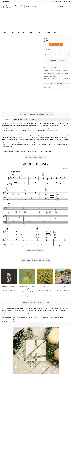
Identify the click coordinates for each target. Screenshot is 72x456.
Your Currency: (5, 1)
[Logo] (11, 6)
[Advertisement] (36, 20)
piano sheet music (35, 308)
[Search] (54, 6)
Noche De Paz (59, 73)
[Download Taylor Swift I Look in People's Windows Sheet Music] (9, 276)
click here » (56, 130)
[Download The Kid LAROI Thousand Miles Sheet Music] (63, 276)
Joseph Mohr (53, 76)
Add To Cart (55, 44)
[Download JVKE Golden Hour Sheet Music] (45, 276)
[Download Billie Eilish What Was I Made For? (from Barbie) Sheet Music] (27, 276)
